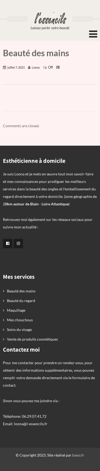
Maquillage (16, 310)
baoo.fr (78, 455)
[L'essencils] (50, 10)
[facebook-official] (7, 243)
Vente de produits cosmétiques (32, 339)
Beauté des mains (21, 291)
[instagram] (18, 243)
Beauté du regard (21, 300)
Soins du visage (19, 329)
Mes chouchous (20, 320)
